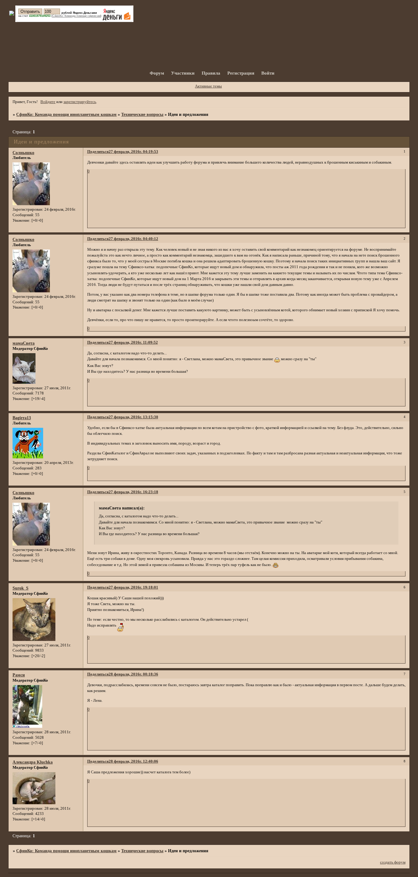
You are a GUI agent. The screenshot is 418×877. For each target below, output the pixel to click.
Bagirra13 (22, 417)
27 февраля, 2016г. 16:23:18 (133, 492)
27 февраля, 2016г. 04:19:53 (133, 152)
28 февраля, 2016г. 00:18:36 (133, 674)
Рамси (19, 674)
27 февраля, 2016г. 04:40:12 (133, 239)
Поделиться (98, 152)
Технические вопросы (142, 114)
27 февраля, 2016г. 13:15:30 (133, 417)
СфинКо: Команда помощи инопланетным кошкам (66, 114)
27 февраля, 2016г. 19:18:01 (133, 587)
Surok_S (20, 588)
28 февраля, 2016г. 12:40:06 (133, 761)
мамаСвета (24, 343)
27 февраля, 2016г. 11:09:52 (133, 342)
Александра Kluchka (33, 762)
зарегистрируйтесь (79, 102)
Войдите (47, 102)
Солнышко (23, 152)
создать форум (392, 862)
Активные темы (208, 86)
